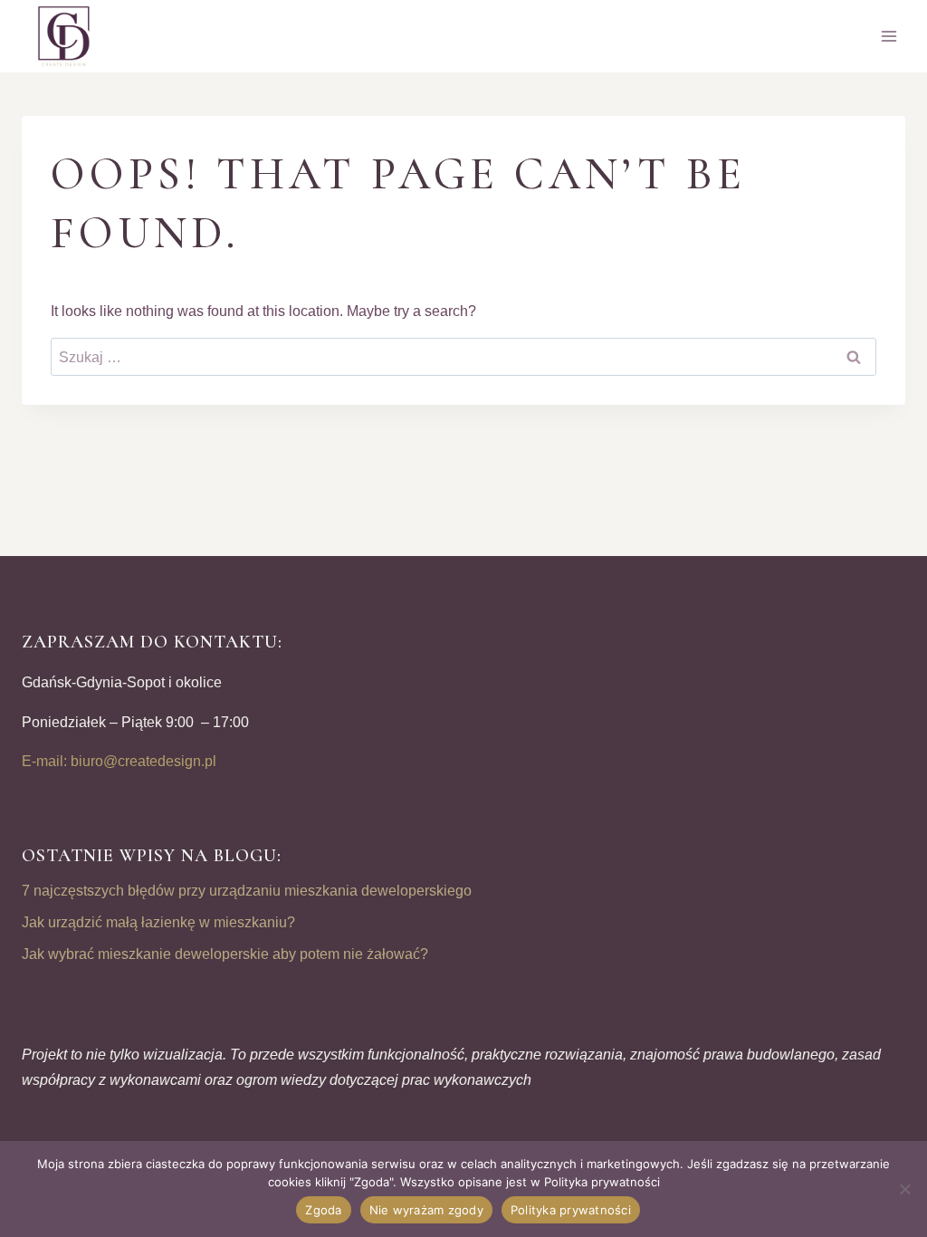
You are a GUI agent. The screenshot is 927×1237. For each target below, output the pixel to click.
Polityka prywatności (571, 1210)
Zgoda (323, 1210)
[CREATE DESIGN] (65, 36)
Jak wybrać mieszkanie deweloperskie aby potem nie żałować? (225, 954)
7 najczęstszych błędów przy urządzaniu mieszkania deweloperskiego (247, 890)
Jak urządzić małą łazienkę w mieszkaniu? (158, 922)
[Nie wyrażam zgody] (904, 1189)
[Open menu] (888, 36)
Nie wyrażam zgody (426, 1210)
